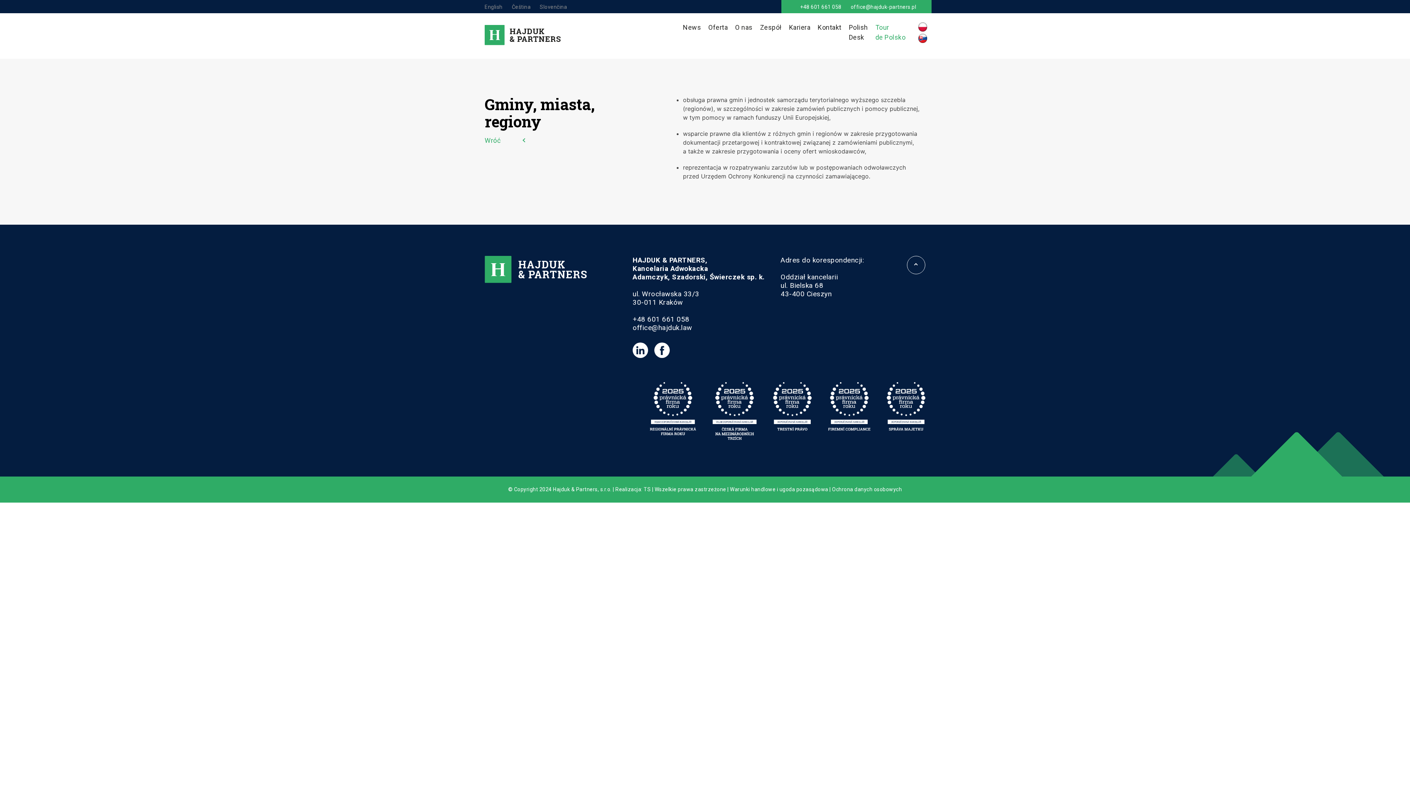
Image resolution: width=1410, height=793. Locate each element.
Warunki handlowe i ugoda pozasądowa (779, 489)
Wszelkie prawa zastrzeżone (690, 489)
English (494, 7)
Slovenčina (553, 7)
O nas (744, 27)
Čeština (521, 7)
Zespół (771, 27)
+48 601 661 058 (821, 7)
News (692, 27)
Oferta (718, 27)
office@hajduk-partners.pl (883, 7)
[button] (15, 778)
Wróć (492, 140)
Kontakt (830, 27)
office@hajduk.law (662, 327)
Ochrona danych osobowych (867, 489)
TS (647, 489)
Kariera (800, 27)
